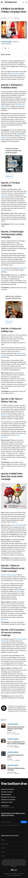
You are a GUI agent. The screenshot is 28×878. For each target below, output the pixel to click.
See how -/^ (9, 322)
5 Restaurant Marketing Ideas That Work (16, 769)
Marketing (15, 41)
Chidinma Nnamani (13, 745)
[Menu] (26, 2)
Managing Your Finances (8, 797)
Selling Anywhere (6, 794)
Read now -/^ (9, 176)
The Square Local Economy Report (15, 756)
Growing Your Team (6, 802)
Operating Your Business (8, 799)
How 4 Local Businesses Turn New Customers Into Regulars (16, 742)
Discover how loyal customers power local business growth (13, 151)
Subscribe (24, 821)
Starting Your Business (7, 789)
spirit (4, 619)
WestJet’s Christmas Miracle (9, 575)
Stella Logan (12, 732)
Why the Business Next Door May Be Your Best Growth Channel (15, 728)
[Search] (23, 2)
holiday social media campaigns (16, 73)
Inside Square (5, 805)
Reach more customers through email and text (13, 297)
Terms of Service (21, 873)
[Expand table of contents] (26, 54)
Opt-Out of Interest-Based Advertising (14, 875)
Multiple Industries (6, 43)
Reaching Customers (7, 41)
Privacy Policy (10, 825)
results (19, 591)
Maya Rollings (12, 772)
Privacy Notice (14, 873)
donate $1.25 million (17, 525)
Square (4, 18)
